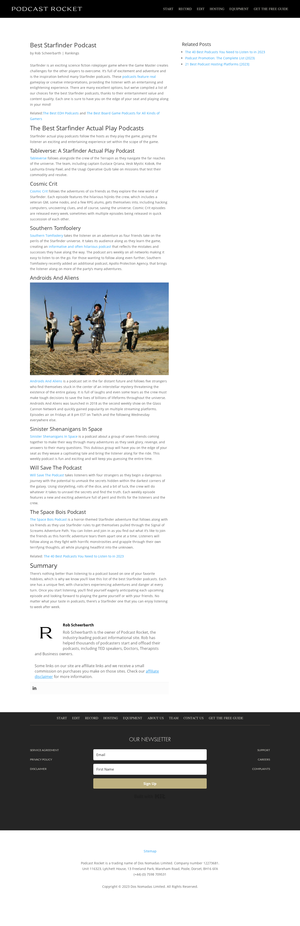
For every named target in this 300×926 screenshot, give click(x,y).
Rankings (72, 53)
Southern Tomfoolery (46, 235)
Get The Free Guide (271, 9)
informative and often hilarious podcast (80, 246)
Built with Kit (149, 796)
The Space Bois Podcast (48, 519)
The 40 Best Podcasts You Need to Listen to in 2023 (84, 556)
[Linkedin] (34, 688)
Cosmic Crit (39, 191)
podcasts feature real (139, 76)
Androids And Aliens (46, 381)
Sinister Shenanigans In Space (54, 436)
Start (168, 9)
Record (185, 9)
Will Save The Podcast (47, 475)
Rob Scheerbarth (48, 53)
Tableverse (38, 158)
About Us (155, 718)
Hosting (217, 9)
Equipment (239, 9)
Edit (201, 9)
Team (173, 718)
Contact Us (194, 718)
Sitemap (150, 851)
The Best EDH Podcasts (61, 113)
